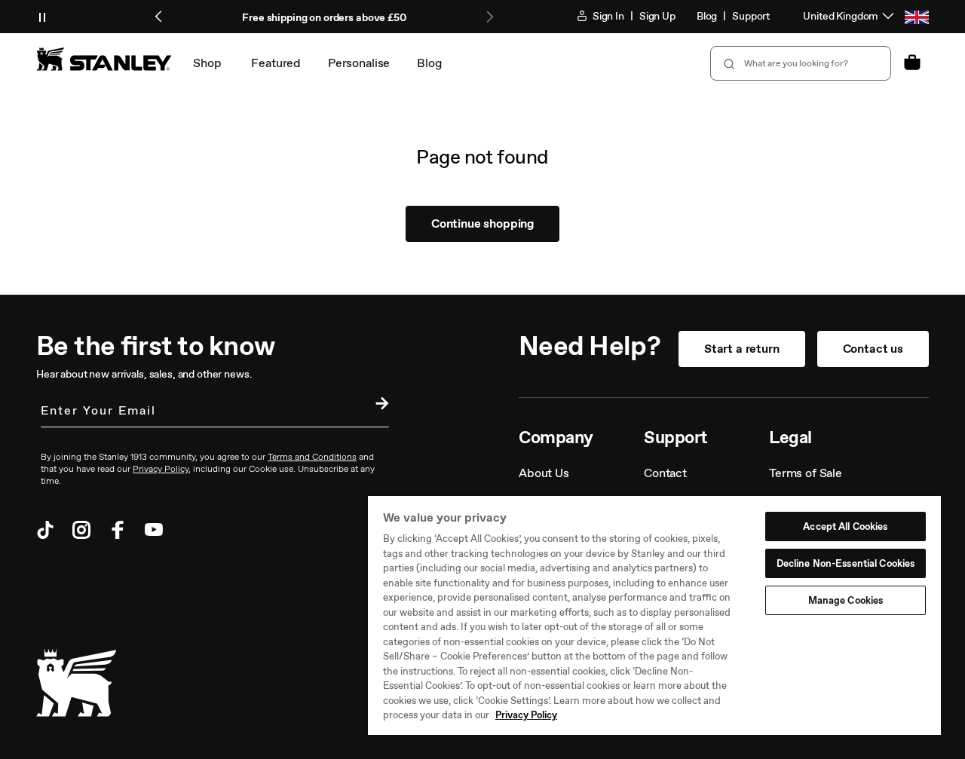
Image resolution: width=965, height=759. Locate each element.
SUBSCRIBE (378, 405)
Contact (665, 473)
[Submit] (727, 63)
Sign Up (657, 16)
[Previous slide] (159, 17)
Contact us (873, 348)
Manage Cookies (846, 600)
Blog (707, 16)
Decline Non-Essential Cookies (846, 563)
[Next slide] (489, 17)
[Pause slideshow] (42, 17)
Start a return (742, 348)
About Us (544, 473)
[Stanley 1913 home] (104, 58)
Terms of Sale (805, 473)
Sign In (607, 16)
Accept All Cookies (845, 526)
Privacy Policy (526, 715)
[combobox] (800, 63)
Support (751, 16)
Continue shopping (482, 223)
